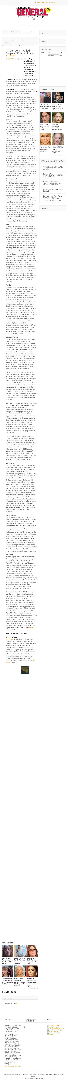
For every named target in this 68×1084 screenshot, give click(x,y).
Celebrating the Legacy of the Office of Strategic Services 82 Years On (53, 167)
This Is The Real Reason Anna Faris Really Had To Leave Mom (45, 148)
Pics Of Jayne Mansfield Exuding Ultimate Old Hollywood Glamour (19, 982)
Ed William (9, 639)
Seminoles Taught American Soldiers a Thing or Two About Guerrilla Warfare (53, 175)
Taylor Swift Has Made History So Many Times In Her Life (57, 107)
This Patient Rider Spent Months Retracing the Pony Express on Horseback (52, 183)
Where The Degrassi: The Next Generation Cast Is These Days (31, 982)
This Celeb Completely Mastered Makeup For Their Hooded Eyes (57, 128)
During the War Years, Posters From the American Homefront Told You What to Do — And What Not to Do (53, 198)
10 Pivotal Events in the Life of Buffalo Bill (53, 190)
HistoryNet (59, 161)
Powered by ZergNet (33, 988)
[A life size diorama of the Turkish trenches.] (59, 1033)
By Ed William (10, 56)
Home (7, 32)
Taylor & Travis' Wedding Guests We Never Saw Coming (44, 127)
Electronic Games (15, 32)
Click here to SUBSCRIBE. (13, 1066)
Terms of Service (38, 1078)
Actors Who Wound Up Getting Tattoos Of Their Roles (45, 106)
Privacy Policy (29, 1078)
